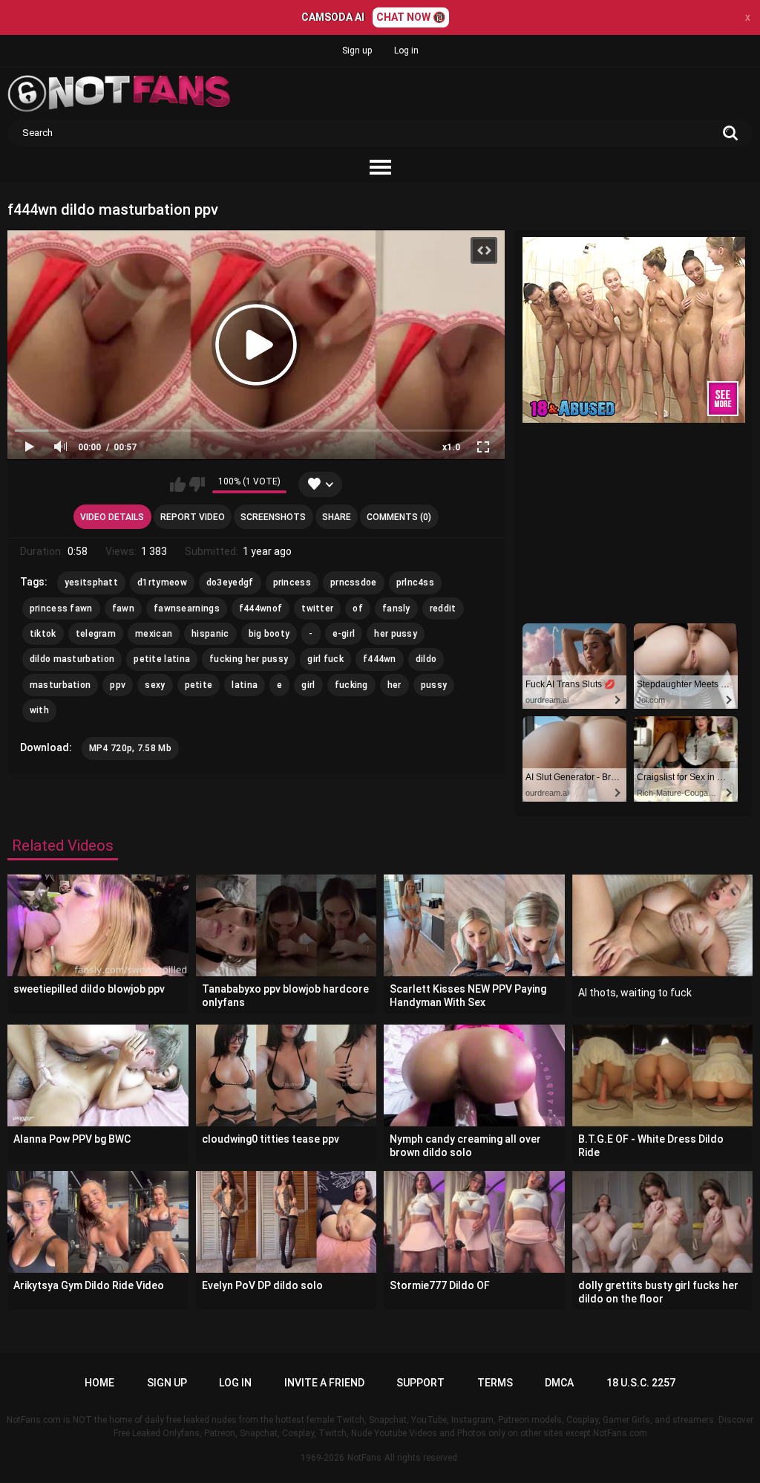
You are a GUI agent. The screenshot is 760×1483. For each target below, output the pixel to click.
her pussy (395, 634)
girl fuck (325, 659)
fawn (123, 608)
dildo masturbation (72, 659)
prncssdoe (353, 582)
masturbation (60, 685)
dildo (426, 659)
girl (308, 685)
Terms (495, 1383)
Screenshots (273, 517)
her (394, 685)
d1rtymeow (162, 582)
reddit (443, 608)
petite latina (162, 659)
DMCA (559, 1383)
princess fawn (61, 608)
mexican (153, 634)
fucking (351, 685)
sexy (155, 685)
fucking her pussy (248, 659)
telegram (96, 634)
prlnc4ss (415, 582)
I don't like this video (197, 484)
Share (336, 517)
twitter (317, 608)
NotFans (364, 1458)
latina (245, 685)
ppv (117, 685)
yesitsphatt (91, 582)
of (358, 608)
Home (99, 1383)
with (39, 710)
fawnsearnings (187, 608)
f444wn (379, 659)
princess (292, 582)
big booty (269, 634)
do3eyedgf (230, 582)
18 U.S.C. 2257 (640, 1383)
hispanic (210, 634)
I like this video (178, 484)
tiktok (43, 634)
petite (199, 685)
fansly (396, 608)
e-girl (344, 634)
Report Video (192, 517)
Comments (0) (399, 517)
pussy (434, 685)
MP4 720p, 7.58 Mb (130, 748)
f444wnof (260, 608)
